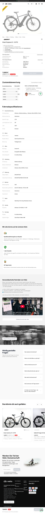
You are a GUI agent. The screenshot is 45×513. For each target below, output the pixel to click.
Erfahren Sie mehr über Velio (22, 319)
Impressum (17, 486)
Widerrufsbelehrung (9, 502)
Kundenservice (18, 483)
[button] (22, 20)
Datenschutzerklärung (19, 488)
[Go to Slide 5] (23, 33)
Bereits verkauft (32, 73)
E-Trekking (12, 37)
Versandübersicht (27, 48)
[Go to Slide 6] (24, 33)
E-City (20, 37)
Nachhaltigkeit (18, 481)
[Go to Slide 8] (26, 33)
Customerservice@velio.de (34, 481)
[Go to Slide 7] (25, 33)
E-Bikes (7, 37)
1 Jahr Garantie (7, 49)
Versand (25, 484)
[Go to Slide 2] (19, 33)
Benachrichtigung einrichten (9, 338)
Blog (16, 493)
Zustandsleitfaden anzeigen (36, 82)
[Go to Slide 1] (18, 33)
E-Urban (23, 37)
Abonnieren (16, 469)
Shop (3, 37)
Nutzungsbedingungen (19, 491)
